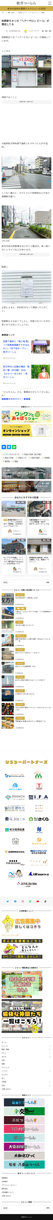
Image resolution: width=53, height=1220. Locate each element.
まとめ (4, 1057)
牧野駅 (47, 458)
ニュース (5, 1046)
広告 (3, 1085)
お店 (3, 1060)
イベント (5, 1071)
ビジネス (5, 1074)
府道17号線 (8, 458)
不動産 (4, 1082)
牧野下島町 (35, 458)
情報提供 (5, 1178)
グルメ (4, 1053)
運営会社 (5, 1188)
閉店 (16, 461)
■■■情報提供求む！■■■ (16, 398)
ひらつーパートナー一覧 (10, 935)
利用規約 (5, 1181)
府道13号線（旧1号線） (33, 454)
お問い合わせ (6, 1089)
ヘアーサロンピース (11, 454)
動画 (3, 1064)
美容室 (7, 461)
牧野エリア (22, 458)
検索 (47, 582)
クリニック (5, 1067)
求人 (3, 1078)
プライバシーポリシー (9, 1185)
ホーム (4, 1042)
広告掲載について (8, 1192)
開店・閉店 (48, 31)
